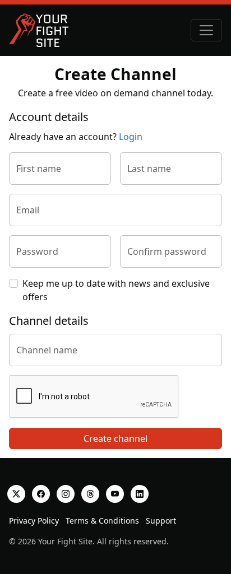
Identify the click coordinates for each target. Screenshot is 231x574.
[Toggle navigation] (206, 30)
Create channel (115, 438)
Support (161, 520)
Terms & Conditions (102, 520)
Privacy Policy (34, 520)
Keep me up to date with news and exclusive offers (116, 290)
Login (130, 136)
